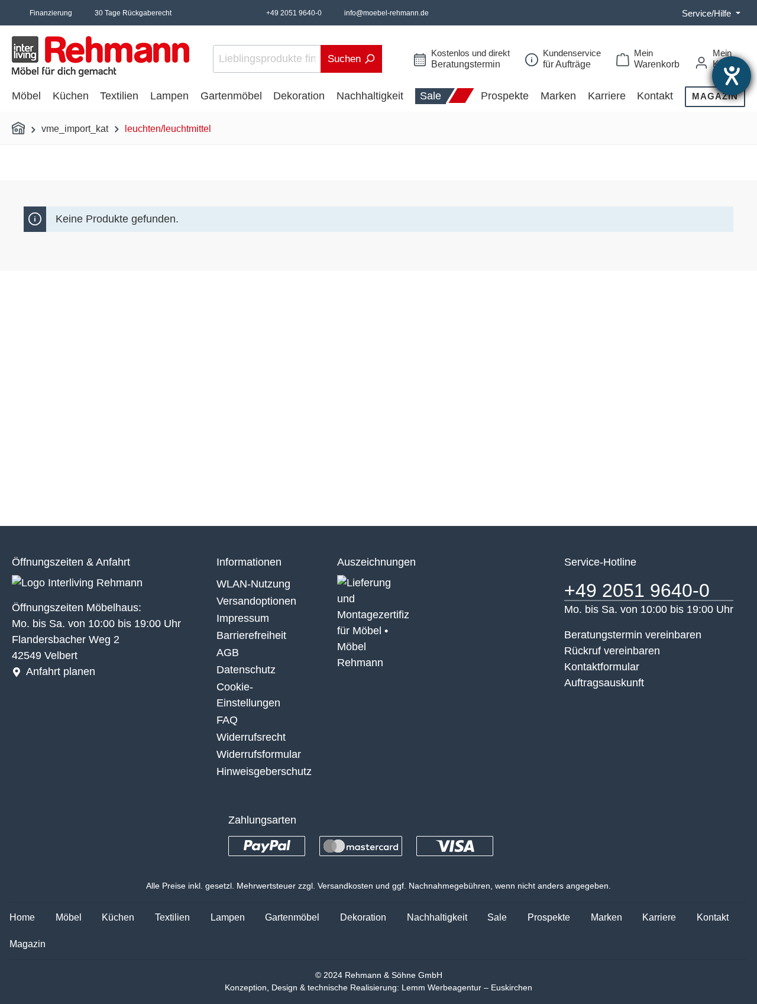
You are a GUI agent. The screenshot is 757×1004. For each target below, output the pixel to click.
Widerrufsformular (258, 754)
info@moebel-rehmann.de (386, 13)
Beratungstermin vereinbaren (632, 635)
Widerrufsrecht (251, 737)
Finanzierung (51, 13)
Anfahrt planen (60, 671)
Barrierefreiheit (251, 635)
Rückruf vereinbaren (612, 651)
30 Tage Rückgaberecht (133, 13)
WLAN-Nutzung (253, 584)
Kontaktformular (601, 667)
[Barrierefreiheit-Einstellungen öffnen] (731, 75)
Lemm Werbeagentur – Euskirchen (467, 987)
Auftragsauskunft (604, 683)
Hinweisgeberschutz (264, 771)
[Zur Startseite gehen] (100, 56)
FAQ (227, 720)
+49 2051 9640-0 (294, 13)
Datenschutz (246, 670)
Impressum (242, 618)
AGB (227, 652)
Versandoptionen (256, 601)
